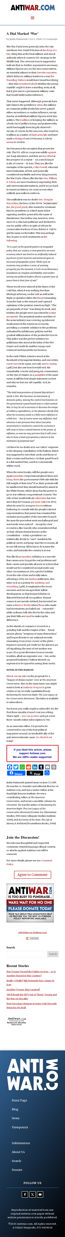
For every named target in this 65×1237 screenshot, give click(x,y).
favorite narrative (46, 72)
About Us (18, 1152)
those (41, 605)
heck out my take (17, 676)
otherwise (40, 498)
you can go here (30, 716)
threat (40, 298)
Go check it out (44, 737)
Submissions (21, 1143)
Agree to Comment (33, 875)
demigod (20, 138)
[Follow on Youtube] (40, 1194)
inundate (18, 476)
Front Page (19, 1100)
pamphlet (40, 374)
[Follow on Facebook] (25, 1194)
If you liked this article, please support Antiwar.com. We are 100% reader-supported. (32, 753)
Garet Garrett (13, 363)
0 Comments (50, 39)
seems (9, 142)
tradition (25, 120)
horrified (48, 156)
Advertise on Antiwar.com (32, 932)
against (52, 152)
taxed (29, 616)
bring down (13, 479)
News (15, 1118)
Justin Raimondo (19, 39)
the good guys (18, 207)
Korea (39, 505)
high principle (39, 134)
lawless (33, 579)
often (40, 105)
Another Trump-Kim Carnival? (23, 989)
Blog (15, 1109)
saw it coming (49, 363)
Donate (17, 1170)
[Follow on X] (32, 1194)
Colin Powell (40, 167)
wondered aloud (28, 83)
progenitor (25, 556)
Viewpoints (20, 1127)
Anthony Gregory (33, 687)
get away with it (39, 501)
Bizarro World (22, 605)
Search (16, 1161)
